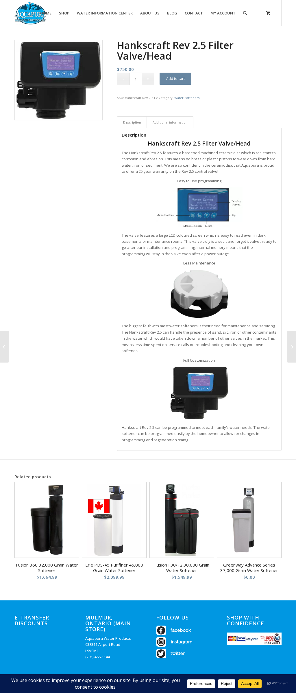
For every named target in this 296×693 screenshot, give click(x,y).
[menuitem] (45, 13)
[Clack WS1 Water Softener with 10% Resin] (291, 347)
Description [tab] (132, 122)
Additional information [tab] (170, 122)
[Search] (245, 13)
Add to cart (175, 78)
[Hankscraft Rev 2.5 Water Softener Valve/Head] (4, 347)
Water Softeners (186, 97)
